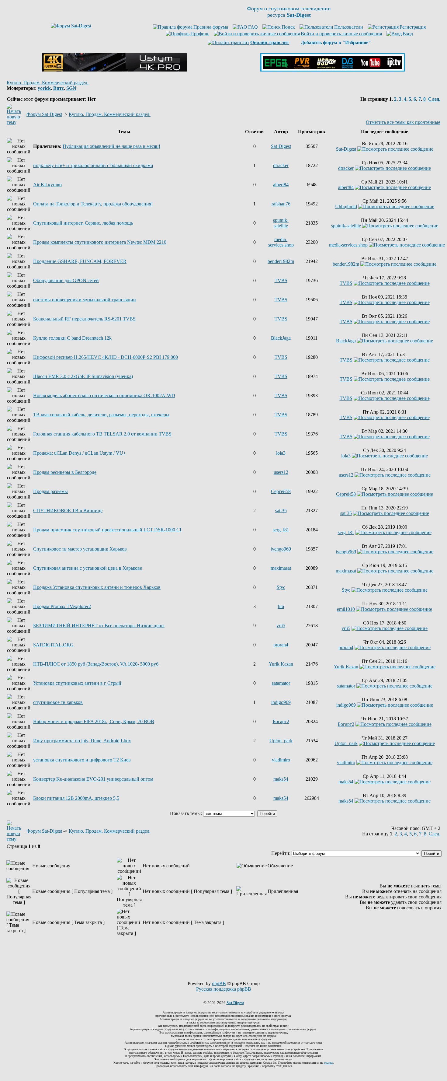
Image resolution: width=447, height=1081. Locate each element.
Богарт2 (281, 721)
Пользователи (348, 27)
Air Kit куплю (47, 184)
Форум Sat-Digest (44, 114)
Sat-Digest (281, 146)
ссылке (328, 1062)
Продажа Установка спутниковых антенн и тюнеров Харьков (97, 587)
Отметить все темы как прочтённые (403, 122)
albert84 (281, 184)
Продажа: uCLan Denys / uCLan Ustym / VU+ (79, 453)
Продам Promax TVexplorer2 (62, 606)
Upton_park (281, 740)
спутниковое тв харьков (58, 702)
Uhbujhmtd (346, 206)
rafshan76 (281, 203)
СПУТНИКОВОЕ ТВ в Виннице (67, 510)
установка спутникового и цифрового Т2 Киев (82, 759)
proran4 (280, 644)
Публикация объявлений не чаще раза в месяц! (111, 146)
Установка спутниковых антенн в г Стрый (77, 683)
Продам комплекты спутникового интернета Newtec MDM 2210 (99, 242)
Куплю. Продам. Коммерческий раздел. (47, 82)
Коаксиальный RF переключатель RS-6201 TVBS (84, 318)
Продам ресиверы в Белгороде (64, 472)
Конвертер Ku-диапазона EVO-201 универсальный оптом (93, 779)
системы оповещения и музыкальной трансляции (84, 299)
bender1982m (281, 261)
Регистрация (413, 27)
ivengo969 (281, 548)
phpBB (219, 983)
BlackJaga (281, 338)
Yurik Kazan (281, 663)
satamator (281, 683)
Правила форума (210, 27)
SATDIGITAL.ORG (53, 644)
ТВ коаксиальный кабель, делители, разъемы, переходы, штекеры (101, 414)
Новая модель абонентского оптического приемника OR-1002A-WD (104, 395)
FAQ (253, 27)
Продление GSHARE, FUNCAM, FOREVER (79, 261)
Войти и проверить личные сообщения (341, 33)
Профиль (199, 33)
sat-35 (281, 510)
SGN (71, 88)
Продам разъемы (50, 491)
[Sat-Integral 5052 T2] (332, 69)
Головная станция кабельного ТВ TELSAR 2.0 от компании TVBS (102, 433)
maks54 (280, 779)
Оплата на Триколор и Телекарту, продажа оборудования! (93, 203)
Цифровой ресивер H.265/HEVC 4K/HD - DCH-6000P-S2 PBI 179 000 (105, 357)
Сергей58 (281, 491)
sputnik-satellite (281, 223)
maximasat (281, 568)
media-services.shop (281, 242)
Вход (408, 33)
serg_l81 (281, 529)
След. (434, 99)
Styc (281, 587)
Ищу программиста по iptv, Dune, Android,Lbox (82, 740)
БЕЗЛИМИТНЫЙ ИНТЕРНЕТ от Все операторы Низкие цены (99, 625)
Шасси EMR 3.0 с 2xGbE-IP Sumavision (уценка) (83, 376)
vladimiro (281, 759)
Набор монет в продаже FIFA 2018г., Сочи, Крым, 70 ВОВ (93, 721)
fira (281, 606)
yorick (44, 88)
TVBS (281, 280)
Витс (58, 88)
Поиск (288, 27)
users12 (281, 472)
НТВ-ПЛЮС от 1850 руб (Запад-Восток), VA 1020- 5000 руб (95, 663)
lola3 (281, 453)
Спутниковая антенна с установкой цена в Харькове (87, 568)
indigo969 (281, 702)
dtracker (281, 165)
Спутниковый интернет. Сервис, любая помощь (83, 223)
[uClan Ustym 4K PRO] (114, 69)
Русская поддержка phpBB (223, 989)
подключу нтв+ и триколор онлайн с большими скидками (93, 165)
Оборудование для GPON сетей (66, 280)
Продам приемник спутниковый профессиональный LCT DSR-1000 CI (107, 529)
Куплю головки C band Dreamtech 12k (72, 338)
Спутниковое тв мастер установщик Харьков (80, 548)
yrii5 (280, 625)
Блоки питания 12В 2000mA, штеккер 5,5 (76, 798)
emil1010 (346, 609)
